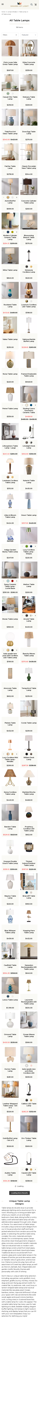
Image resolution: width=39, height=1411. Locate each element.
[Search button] (32, 5)
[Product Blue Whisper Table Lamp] (10, 916)
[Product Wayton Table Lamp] (10, 881)
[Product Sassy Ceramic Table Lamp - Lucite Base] (10, 570)
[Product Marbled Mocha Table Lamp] (28, 777)
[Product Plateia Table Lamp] (10, 708)
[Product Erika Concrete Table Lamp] (28, 48)
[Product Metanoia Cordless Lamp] (28, 255)
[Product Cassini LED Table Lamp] (28, 1158)
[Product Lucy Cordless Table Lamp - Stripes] (28, 535)
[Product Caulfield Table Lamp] (10, 950)
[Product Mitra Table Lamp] (10, 255)
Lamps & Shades (12, 11)
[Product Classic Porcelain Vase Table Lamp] (28, 151)
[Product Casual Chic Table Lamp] (10, 82)
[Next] (17, 197)
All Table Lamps (6, 14)
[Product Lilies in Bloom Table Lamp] (10, 500)
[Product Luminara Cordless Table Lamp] (10, 466)
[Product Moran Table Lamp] (10, 604)
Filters (5, 35)
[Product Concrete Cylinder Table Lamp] (28, 186)
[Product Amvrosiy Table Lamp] (10, 673)
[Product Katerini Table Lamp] (28, 466)
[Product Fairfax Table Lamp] (10, 151)
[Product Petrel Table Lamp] (10, 394)
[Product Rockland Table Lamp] (10, 290)
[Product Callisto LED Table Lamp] (28, 1089)
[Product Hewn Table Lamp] (28, 500)
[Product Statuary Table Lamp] (28, 82)
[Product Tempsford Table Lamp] (28, 673)
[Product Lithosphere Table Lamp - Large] (10, 431)
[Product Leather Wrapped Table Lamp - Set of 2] (10, 1089)
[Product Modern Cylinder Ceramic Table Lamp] (10, 221)
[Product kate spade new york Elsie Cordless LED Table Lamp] (28, 1054)
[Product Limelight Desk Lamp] (28, 431)
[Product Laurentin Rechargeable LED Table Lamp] (28, 985)
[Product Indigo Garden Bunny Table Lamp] (10, 535)
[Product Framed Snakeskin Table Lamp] (28, 359)
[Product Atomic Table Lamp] (28, 1400)
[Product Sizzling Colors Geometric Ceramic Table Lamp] (28, 394)
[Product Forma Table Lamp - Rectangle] (10, 1366)
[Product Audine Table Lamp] (10, 1158)
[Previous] (3, 197)
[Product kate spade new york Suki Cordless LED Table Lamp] (10, 639)
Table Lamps (22, 11)
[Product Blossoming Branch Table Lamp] (28, 221)
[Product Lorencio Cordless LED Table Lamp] (28, 290)
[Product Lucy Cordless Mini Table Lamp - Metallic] (10, 743)
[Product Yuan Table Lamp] (28, 1366)
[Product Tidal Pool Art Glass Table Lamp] (10, 117)
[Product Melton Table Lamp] (28, 570)
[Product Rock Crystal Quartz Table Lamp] (28, 1297)
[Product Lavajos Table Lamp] (10, 1262)
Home (3, 11)
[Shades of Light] (19, 4)
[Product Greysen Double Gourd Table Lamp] (10, 847)
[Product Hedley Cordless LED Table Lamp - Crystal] (28, 1193)
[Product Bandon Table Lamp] (10, 812)
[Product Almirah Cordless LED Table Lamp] (10, 1331)
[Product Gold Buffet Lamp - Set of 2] (10, 1123)
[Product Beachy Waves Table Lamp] (28, 639)
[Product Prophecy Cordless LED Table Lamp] (28, 812)
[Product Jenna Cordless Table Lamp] (10, 777)
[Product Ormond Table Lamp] (10, 1020)
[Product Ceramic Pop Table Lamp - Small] (28, 1262)
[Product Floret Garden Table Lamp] (28, 1227)
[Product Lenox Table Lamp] (10, 985)
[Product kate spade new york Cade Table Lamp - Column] (28, 1331)
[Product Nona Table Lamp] (10, 359)
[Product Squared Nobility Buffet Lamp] (10, 1297)
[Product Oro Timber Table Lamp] (28, 1123)
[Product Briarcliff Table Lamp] (28, 881)
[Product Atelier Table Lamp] (10, 1400)
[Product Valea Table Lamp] (10, 324)
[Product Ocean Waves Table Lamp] (28, 1020)
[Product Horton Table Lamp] (10, 1054)
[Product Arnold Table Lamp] (28, 604)
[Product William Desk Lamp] (28, 743)
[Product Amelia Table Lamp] (10, 1193)
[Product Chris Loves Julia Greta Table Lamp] (10, 48)
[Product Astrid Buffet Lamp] (10, 186)
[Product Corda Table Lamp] (28, 708)
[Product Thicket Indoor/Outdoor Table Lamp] (28, 847)
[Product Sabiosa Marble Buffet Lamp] (28, 324)
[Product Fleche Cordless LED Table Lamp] (10, 1227)
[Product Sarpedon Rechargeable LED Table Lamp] (28, 950)
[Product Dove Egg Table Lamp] (28, 117)
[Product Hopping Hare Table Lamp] (28, 916)
